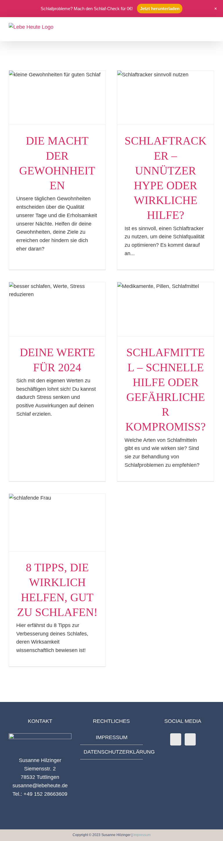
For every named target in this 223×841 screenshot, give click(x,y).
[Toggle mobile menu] (212, 27)
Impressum (142, 835)
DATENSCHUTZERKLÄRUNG (112, 752)
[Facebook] (175, 739)
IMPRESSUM (111, 737)
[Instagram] (190, 739)
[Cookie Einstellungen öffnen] (13, 833)
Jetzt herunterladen (159, 8)
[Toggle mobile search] (201, 27)
